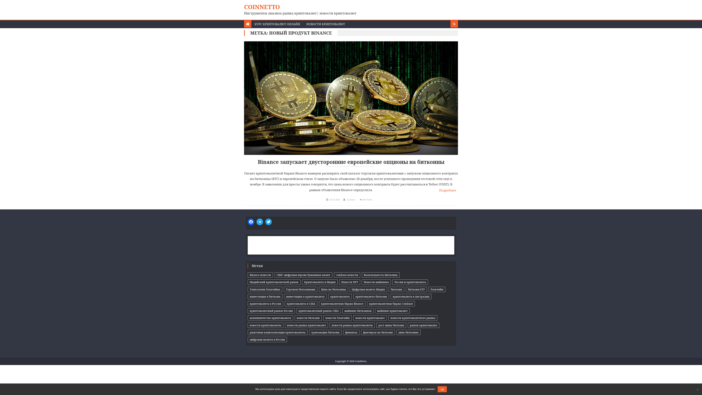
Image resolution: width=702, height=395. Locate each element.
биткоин (396, 289)
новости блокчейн (337, 318)
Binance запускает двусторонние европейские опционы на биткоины (351, 162)
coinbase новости (347, 275)
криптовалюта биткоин (371, 296)
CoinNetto (262, 7)
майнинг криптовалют (392, 311)
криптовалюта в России (265, 303)
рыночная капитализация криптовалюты (277, 332)
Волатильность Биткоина (381, 275)
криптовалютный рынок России (271, 311)
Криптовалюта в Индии (320, 282)
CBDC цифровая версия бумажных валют (303, 275)
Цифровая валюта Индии (368, 289)
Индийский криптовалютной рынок (274, 282)
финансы (351, 332)
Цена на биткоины (333, 289)
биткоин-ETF (416, 289)
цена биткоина (408, 332)
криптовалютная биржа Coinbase (391, 303)
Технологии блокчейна (265, 289)
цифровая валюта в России (267, 339)
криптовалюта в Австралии (411, 296)
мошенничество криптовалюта (270, 318)
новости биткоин (308, 318)
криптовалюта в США (301, 303)
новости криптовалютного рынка (412, 318)
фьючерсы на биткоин (378, 332)
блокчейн (437, 289)
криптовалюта (340, 296)
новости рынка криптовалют (306, 325)
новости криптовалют (370, 318)
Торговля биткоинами (300, 289)
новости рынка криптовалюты (352, 325)
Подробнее (447, 190)
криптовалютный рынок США (319, 311)
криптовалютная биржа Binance (342, 303)
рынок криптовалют (423, 325)
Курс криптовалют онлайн (277, 24)
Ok (442, 389)
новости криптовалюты (265, 325)
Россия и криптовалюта (410, 282)
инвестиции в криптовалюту (305, 296)
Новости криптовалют (325, 24)
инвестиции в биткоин (265, 296)
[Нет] (697, 389)
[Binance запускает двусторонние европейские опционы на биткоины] (351, 98)
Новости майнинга (376, 282)
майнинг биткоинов (357, 311)
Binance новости (260, 275)
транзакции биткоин (325, 332)
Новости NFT (349, 282)
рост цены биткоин (391, 325)
